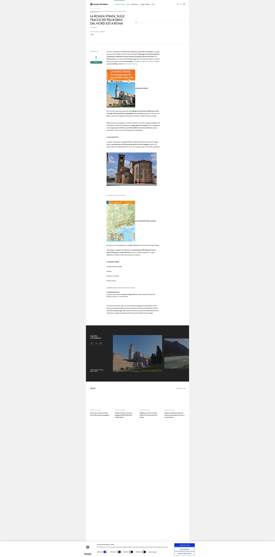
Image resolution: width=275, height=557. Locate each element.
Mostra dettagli (152, 552)
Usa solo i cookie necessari (184, 553)
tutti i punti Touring (131, 64)
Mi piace (96, 62)
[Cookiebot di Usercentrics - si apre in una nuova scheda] (87, 554)
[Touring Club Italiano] (99, 4)
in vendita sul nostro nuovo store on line (145, 61)
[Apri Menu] (184, 4)
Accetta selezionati (184, 549)
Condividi (93, 51)
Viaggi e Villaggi (145, 4)
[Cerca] (180, 4)
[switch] (119, 552)
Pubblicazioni (134, 4)
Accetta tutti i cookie (184, 545)
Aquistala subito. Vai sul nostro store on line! (121, 288)
